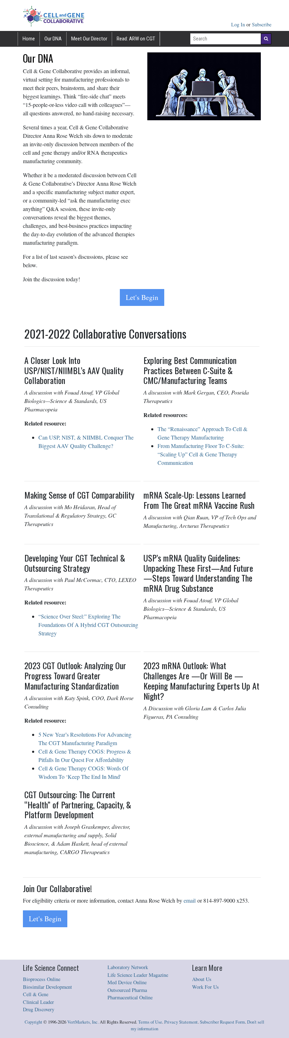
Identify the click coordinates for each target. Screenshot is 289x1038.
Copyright (33, 1022)
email (190, 900)
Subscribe (261, 24)
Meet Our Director (89, 39)
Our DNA (53, 39)
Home (29, 39)
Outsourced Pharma (127, 990)
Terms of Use (150, 1022)
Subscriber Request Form (222, 1022)
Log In (238, 24)
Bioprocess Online (41, 979)
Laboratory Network (127, 967)
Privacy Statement (181, 1022)
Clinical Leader (38, 1002)
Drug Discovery (38, 1009)
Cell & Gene (35, 994)
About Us (201, 979)
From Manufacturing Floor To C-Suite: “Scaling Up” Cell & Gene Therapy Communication (201, 454)
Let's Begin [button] (142, 297)
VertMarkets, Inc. (83, 1022)
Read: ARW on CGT (136, 39)
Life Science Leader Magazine (137, 975)
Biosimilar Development (47, 986)
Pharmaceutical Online (130, 997)
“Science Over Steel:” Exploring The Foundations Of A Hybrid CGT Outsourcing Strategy (88, 625)
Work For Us (205, 986)
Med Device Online (127, 982)
